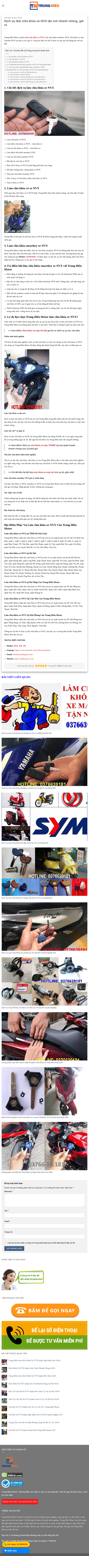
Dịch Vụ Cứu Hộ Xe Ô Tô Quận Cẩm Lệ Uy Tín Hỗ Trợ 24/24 (34, 1399)
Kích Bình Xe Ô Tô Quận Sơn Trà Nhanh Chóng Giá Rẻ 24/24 (34, 1384)
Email (7, 1221)
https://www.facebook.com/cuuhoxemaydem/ (33, 650)
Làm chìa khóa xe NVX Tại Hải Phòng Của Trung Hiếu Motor (28, 82)
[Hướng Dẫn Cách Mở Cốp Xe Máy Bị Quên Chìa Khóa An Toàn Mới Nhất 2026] (44, 1036)
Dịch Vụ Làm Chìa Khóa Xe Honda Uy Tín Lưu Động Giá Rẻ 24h (27, 733)
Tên (6, 1211)
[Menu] (3, 6)
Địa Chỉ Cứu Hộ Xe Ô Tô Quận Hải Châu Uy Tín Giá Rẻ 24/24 (34, 1391)
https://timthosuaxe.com (24, 659)
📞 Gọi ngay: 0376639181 (16, 1545)
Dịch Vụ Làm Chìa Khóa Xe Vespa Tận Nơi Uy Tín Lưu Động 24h (27, 898)
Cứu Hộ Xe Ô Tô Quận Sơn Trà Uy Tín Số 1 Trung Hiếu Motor (34, 1407)
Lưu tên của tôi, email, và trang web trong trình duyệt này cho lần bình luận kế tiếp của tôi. (41, 1243)
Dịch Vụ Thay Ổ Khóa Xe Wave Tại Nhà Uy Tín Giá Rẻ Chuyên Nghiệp (29, 1008)
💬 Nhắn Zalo (10, 1551)
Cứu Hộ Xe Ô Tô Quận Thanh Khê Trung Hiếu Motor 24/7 (32, 1430)
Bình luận (8, 1191)
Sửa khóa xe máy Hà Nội (34, 330)
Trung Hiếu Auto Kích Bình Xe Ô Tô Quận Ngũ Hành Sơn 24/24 (34, 1360)
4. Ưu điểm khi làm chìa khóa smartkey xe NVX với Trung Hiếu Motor (29, 64)
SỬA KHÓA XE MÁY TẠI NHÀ (13, 17)
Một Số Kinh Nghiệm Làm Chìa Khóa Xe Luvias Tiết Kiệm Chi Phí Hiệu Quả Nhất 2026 (35, 1117)
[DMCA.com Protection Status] (12, 1475)
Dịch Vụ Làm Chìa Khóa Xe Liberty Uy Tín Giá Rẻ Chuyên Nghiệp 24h (29, 953)
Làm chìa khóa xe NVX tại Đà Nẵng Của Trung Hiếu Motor (27, 77)
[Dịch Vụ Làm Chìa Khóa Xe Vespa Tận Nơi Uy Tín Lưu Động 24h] (44, 871)
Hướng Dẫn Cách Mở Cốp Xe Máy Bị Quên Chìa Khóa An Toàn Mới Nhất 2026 (32, 1062)
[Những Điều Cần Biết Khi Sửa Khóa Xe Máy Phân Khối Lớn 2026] (44, 1146)
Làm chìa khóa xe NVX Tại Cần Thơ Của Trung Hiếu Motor (27, 79)
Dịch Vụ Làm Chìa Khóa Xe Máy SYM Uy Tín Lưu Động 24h (25, 843)
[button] (36, 666)
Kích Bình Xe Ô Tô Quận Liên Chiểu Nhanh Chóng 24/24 (32, 1368)
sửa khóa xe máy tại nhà (46, 472)
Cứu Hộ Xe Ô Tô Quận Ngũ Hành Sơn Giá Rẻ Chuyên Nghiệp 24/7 (36, 1415)
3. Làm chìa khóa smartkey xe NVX (18, 62)
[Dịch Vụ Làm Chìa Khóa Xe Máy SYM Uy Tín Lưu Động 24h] (44, 817)
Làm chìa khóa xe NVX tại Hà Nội (20, 74)
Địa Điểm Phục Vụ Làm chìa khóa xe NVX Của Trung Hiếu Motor (27, 70)
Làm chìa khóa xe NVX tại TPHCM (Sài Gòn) (23, 72)
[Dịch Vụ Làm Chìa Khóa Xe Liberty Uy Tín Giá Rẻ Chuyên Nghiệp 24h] (44, 926)
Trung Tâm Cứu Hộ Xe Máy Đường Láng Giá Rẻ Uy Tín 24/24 (34, 1422)
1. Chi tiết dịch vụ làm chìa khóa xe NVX (20, 56)
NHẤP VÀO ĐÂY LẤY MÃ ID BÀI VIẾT (20, 1502)
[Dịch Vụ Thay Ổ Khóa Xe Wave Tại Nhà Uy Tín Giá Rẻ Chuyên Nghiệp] (44, 981)
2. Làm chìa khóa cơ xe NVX (16, 59)
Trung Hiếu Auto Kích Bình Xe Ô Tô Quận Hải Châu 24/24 (32, 1376)
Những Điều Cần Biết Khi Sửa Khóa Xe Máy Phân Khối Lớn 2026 (27, 1172)
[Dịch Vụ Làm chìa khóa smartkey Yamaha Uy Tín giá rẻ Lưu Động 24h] (44, 762)
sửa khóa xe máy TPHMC (43, 445)
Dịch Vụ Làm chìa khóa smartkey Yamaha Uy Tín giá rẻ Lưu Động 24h (29, 788)
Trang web (8, 1232)
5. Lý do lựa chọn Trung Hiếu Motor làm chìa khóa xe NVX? (26, 67)
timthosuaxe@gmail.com (23, 654)
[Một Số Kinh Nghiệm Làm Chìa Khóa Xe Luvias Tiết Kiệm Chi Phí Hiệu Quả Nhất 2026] (44, 1091)
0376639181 (31, 257)
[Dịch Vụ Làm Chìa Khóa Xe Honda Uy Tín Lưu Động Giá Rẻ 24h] (44, 707)
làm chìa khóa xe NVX (34, 37)
